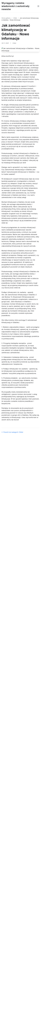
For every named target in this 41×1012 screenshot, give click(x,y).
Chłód (15, 18)
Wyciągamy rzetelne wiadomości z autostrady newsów (15, 6)
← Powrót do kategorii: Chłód (12, 432)
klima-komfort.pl (8, 56)
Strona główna (6, 18)
